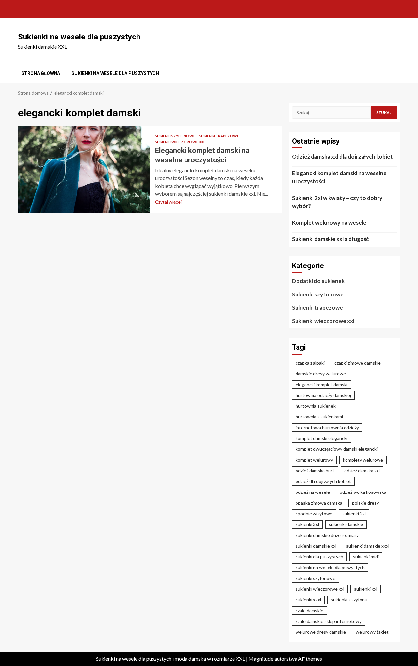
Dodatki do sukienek (318, 281)
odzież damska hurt (315, 470)
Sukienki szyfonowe (175, 136)
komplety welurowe (363, 459)
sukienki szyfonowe (315, 578)
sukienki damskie (346, 524)
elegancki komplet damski (321, 384)
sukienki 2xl (354, 513)
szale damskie (309, 610)
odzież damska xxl (362, 470)
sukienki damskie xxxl (367, 546)
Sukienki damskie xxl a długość (330, 238)
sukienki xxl (365, 589)
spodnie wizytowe (314, 513)
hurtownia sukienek (316, 406)
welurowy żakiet (372, 632)
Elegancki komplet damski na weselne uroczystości (84, 169)
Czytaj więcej (168, 201)
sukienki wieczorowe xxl (320, 589)
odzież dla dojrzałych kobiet (323, 481)
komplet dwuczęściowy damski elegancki (337, 449)
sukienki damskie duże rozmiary (327, 535)
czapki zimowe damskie (357, 363)
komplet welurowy (314, 459)
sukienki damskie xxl (316, 546)
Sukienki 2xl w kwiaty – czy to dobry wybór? (337, 202)
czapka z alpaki (310, 363)
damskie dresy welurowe (321, 373)
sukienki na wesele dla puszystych (330, 567)
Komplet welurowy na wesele (329, 222)
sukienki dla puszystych (319, 556)
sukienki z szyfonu (349, 599)
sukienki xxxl (308, 599)
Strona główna (40, 73)
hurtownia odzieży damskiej (323, 395)
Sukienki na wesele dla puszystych (79, 36)
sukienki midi (366, 556)
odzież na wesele (313, 492)
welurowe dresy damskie (321, 632)
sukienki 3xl (307, 524)
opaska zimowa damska (319, 503)
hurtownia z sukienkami (319, 416)
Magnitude (261, 659)
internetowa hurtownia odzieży (327, 427)
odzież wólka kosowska (363, 492)
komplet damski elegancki (321, 438)
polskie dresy (365, 503)
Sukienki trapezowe (219, 136)
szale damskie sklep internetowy (329, 621)
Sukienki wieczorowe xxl (180, 142)
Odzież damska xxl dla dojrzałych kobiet (342, 156)
